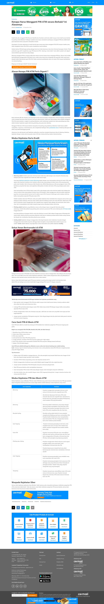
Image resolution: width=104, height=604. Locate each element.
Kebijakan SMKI (60, 561)
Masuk (89, 2)
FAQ (40, 558)
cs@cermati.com (21, 561)
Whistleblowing (60, 565)
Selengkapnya (82, 238)
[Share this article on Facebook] (18, 32)
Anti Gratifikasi (60, 568)
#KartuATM (24, 501)
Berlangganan (32, 595)
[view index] (91, 140)
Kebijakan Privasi (60, 558)
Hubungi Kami (42, 561)
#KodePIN (37, 501)
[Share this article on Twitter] (13, 32)
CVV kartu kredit (67, 209)
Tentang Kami (42, 555)
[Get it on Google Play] (55, 576)
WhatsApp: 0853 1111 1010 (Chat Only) (20, 575)
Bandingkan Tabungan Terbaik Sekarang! (23, 67)
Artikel (40, 565)
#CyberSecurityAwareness (45, 501)
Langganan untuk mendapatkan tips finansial (23, 592)
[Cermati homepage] (83, 593)
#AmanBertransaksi (16, 501)
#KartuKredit (30, 501)
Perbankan (14, 19)
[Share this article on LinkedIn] (23, 32)
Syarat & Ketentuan (61, 555)
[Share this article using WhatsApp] (28, 32)
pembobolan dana (53, 127)
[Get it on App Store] (55, 580)
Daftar (93, 2)
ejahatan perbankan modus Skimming (29, 180)
